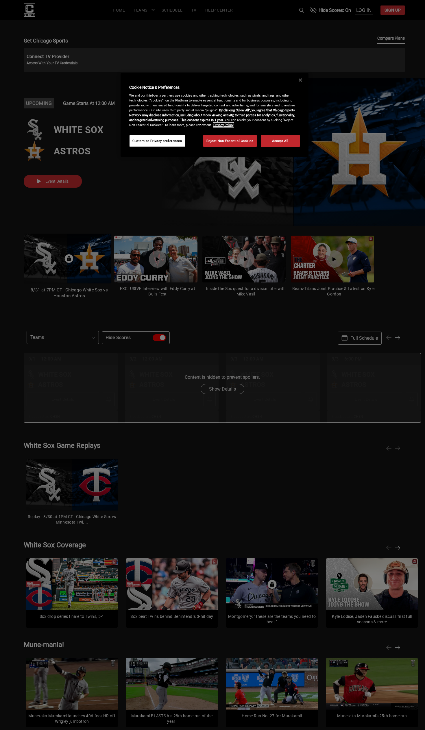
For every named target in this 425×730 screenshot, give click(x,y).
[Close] (300, 80)
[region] (214, 115)
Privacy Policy (223, 125)
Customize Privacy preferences (157, 141)
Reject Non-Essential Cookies (230, 141)
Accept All (280, 141)
